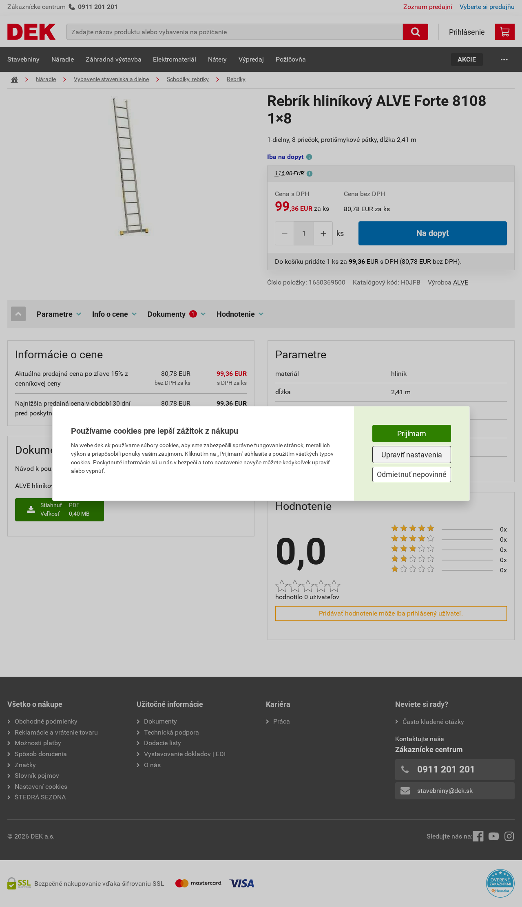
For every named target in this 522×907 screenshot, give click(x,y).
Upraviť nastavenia (411, 454)
